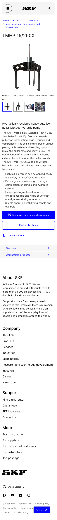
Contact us (9, 417)
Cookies (6, 512)
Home (6, 20)
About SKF (9, 335)
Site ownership (10, 508)
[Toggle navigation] (8, 8)
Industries (8, 352)
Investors (8, 370)
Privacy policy (42, 503)
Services (7, 347)
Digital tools (10, 405)
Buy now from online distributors (30, 214)
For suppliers (10, 440)
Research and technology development (27, 364)
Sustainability (10, 358)
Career (6, 376)
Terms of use (25, 503)
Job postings (10, 458)
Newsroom (9, 382)
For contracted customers (19, 446)
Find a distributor (28, 225)
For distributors (12, 452)
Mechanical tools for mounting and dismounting (23, 25)
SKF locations (11, 411)
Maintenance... (33, 20)
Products (17, 20)
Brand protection (13, 434)
